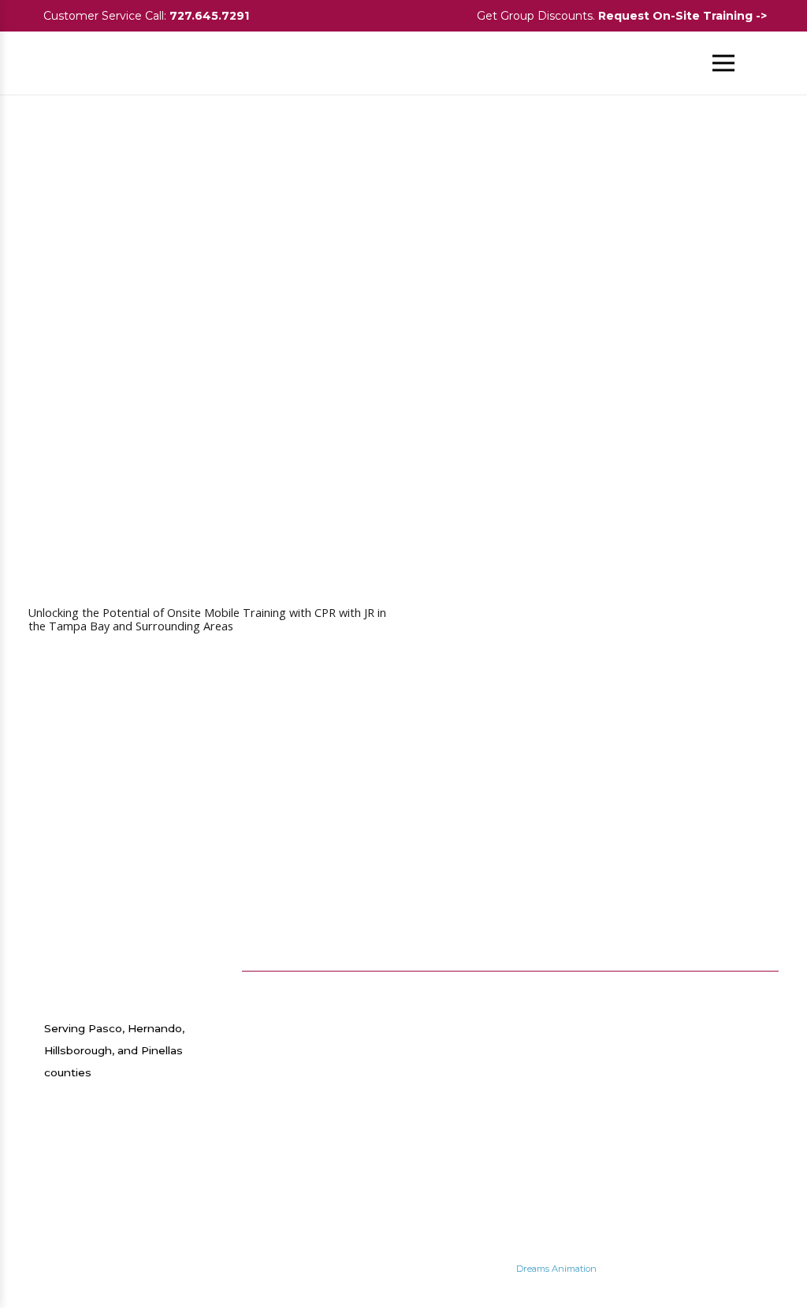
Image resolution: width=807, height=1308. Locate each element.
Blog (463, 987)
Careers (471, 1008)
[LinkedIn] (735, 1022)
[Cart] (761, 63)
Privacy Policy (488, 1052)
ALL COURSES (612, 987)
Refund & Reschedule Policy (482, 1127)
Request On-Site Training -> (684, 16)
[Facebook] (713, 993)
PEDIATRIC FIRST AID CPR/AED (603, 1121)
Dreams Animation (556, 1268)
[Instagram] (757, 993)
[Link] (62, 63)
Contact (472, 1031)
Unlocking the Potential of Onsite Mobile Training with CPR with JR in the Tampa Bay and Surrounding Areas (207, 619)
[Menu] (724, 63)
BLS (582, 1046)
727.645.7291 (209, 16)
